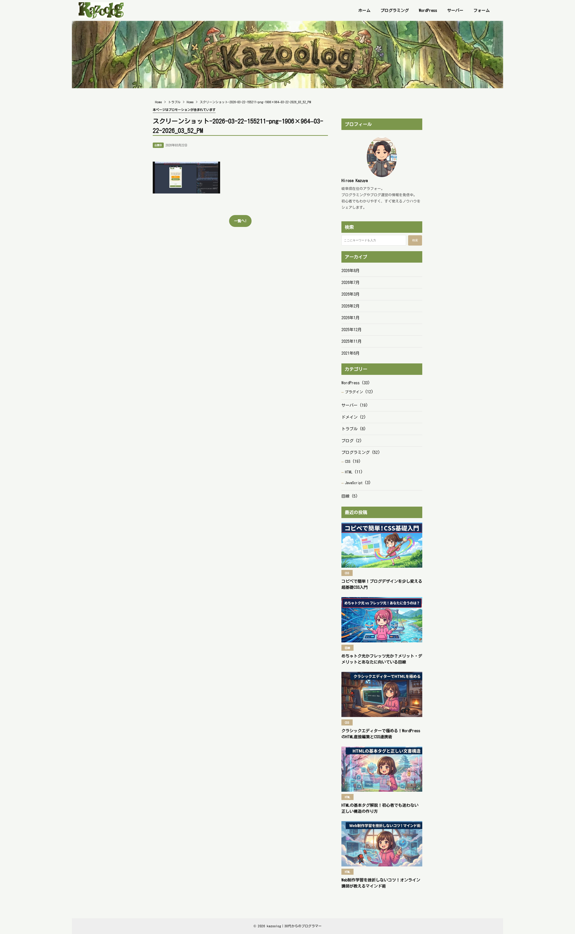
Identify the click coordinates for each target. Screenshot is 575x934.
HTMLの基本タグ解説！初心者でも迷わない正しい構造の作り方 (379, 808)
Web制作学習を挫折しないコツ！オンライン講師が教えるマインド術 (380, 883)
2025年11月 (351, 341)
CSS (347, 461)
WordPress (428, 10)
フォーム (481, 10)
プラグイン (354, 392)
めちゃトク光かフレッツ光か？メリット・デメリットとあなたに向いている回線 (381, 659)
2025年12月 (351, 329)
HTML (348, 472)
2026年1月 (350, 318)
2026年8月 (350, 270)
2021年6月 (350, 353)
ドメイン (349, 417)
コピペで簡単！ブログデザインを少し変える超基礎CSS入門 (381, 584)
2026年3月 (350, 294)
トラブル (349, 429)
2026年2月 (350, 306)
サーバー (455, 10)
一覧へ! (240, 221)
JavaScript (354, 483)
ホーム (364, 10)
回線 (345, 496)
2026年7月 (350, 282)
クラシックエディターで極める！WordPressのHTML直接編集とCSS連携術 (380, 734)
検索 (415, 240)
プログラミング (394, 10)
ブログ (347, 441)
